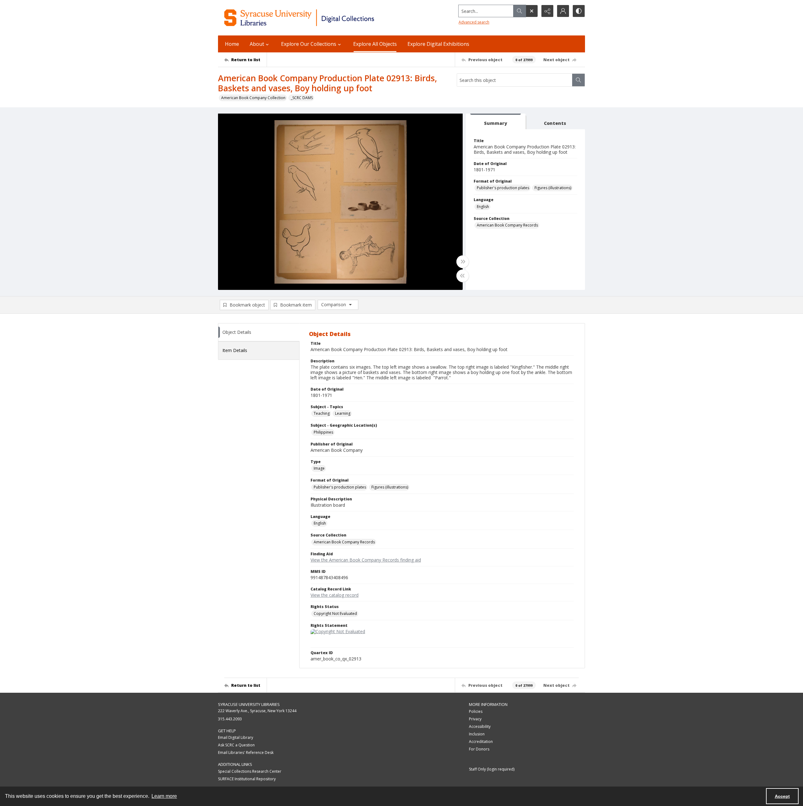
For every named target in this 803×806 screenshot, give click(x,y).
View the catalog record (335, 595)
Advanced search (474, 22)
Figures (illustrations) (552, 187)
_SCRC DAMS (302, 97)
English (483, 206)
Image (319, 468)
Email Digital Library (235, 737)
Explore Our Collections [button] (308, 43)
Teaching (322, 413)
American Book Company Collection (253, 97)
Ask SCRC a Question (236, 745)
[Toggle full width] (462, 261)
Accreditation (481, 741)
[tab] (495, 122)
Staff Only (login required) (491, 769)
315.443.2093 (230, 719)
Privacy (475, 719)
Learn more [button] (164, 796)
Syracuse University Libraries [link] (249, 704)
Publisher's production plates (503, 187)
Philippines (323, 432)
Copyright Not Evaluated (335, 613)
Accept (782, 796)
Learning (342, 413)
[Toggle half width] (462, 276)
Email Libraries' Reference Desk (246, 752)
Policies (475, 711)
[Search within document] (578, 80)
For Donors (479, 749)
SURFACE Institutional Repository (247, 779)
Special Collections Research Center (249, 771)
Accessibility (480, 726)
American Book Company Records (507, 225)
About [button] (257, 43)
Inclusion (477, 734)
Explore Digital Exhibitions (438, 43)
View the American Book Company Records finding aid (366, 560)
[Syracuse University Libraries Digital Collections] (317, 17)
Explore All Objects (375, 43)
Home (232, 43)
